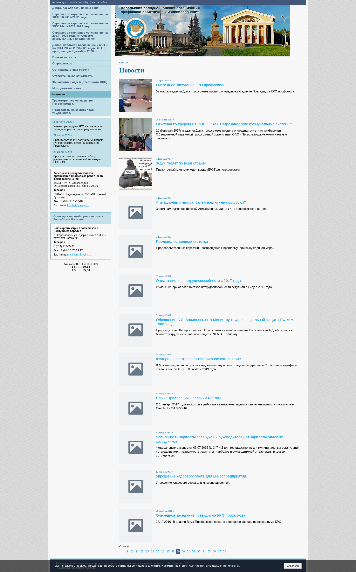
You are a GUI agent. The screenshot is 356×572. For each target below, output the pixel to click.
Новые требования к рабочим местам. (189, 398)
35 (209, 551)
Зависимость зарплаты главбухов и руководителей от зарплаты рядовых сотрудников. (219, 439)
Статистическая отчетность (72, 75)
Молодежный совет (66, 88)
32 (193, 551)
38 (224, 551)
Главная (123, 62)
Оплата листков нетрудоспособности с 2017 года (198, 280)
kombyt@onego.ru (78, 205)
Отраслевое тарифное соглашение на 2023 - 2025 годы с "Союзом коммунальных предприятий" (80, 35)
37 (219, 551)
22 (142, 551)
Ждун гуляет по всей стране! (181, 163)
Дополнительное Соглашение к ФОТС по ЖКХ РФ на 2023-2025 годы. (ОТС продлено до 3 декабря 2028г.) (80, 48)
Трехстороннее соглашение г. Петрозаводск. (73, 102)
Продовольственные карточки (182, 241)
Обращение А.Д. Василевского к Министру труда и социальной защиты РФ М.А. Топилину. (225, 322)
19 (126, 551)
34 (204, 551)
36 (214, 551)
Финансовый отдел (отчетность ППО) (79, 82)
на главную (59, 2)
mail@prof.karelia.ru (79, 254)
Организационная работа (70, 69)
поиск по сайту (79, 2)
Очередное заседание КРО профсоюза (190, 85)
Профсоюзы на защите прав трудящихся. (73, 111)
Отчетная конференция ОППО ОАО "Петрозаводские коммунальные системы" (224, 124)
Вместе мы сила (64, 57)
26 (162, 551)
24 (152, 551)
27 (167, 551)
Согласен (293, 565)
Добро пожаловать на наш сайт (75, 7)
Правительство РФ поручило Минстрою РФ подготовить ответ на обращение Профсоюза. (78, 143)
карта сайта (99, 2)
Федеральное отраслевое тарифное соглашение (198, 359)
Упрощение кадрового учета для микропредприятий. (201, 476)
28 (173, 551)
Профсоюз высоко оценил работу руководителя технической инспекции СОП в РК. (77, 159)
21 (137, 551)
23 (147, 551)
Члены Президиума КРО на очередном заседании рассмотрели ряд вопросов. (77, 128)
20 (131, 551)
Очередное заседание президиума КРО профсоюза (200, 515)
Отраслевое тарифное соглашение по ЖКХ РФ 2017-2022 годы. (80, 16)
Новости (58, 94)
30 (183, 551)
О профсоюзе (62, 63)
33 (198, 551)
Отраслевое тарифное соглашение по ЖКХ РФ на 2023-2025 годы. (80, 25)
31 (188, 551)
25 (157, 551)
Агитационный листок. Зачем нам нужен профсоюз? (201, 202)
